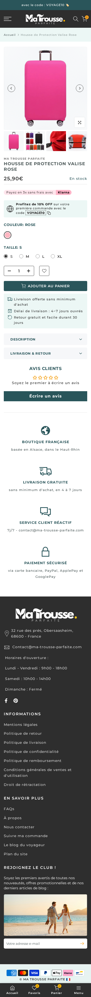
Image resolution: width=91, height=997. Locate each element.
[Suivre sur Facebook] (6, 701)
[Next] (79, 88)
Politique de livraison (25, 742)
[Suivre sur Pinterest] (15, 701)
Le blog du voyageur (24, 845)
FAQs (9, 809)
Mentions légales (21, 724)
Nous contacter (19, 827)
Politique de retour (23, 733)
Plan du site (16, 854)
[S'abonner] (80, 943)
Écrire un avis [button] (45, 396)
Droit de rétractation (25, 784)
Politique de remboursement (33, 760)
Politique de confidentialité (31, 751)
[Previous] (11, 88)
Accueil (10, 35)
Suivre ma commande (26, 836)
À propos (13, 818)
